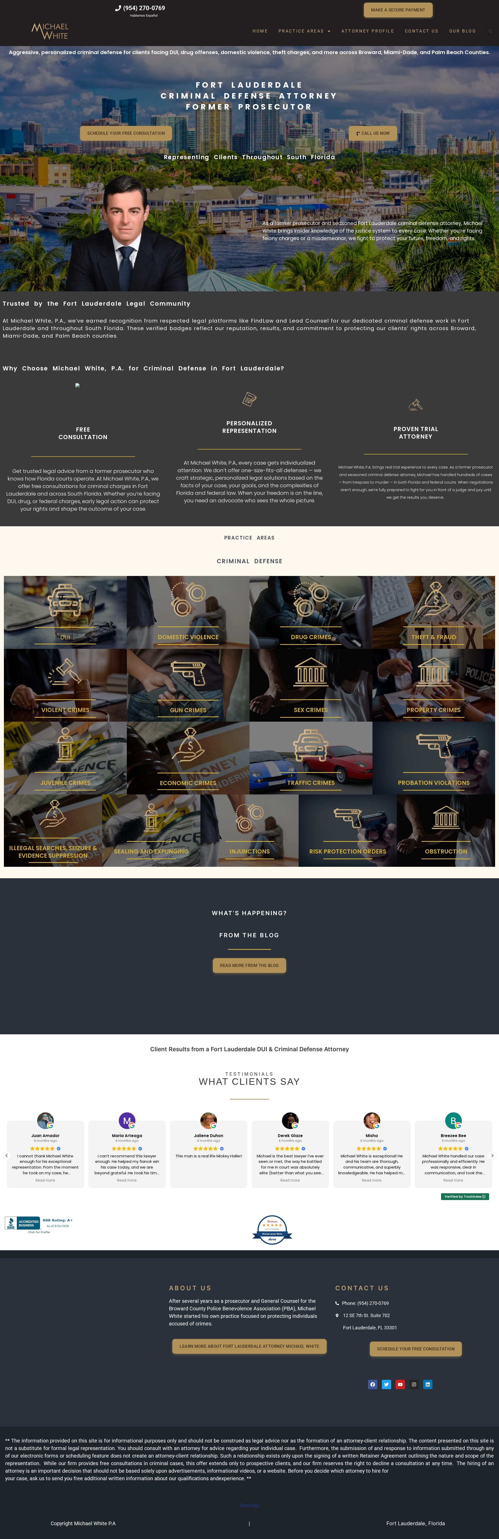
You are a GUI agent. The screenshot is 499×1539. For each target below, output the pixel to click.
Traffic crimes (311, 783)
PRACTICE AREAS (301, 31)
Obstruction (446, 851)
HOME (260, 31)
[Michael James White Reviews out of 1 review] (272, 1244)
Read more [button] (45, 1180)
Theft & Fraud (433, 637)
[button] (490, 31)
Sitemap (249, 1505)
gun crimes (188, 710)
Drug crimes (311, 637)
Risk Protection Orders (347, 851)
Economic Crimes (188, 783)
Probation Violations (434, 783)
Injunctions (249, 851)
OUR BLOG (462, 31)
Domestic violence (188, 637)
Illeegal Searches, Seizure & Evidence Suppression (53, 852)
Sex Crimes (311, 710)
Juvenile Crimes (65, 783)
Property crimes (434, 710)
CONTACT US (422, 31)
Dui (65, 637)
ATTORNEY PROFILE (368, 31)
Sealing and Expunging (151, 851)
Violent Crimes (65, 710)
